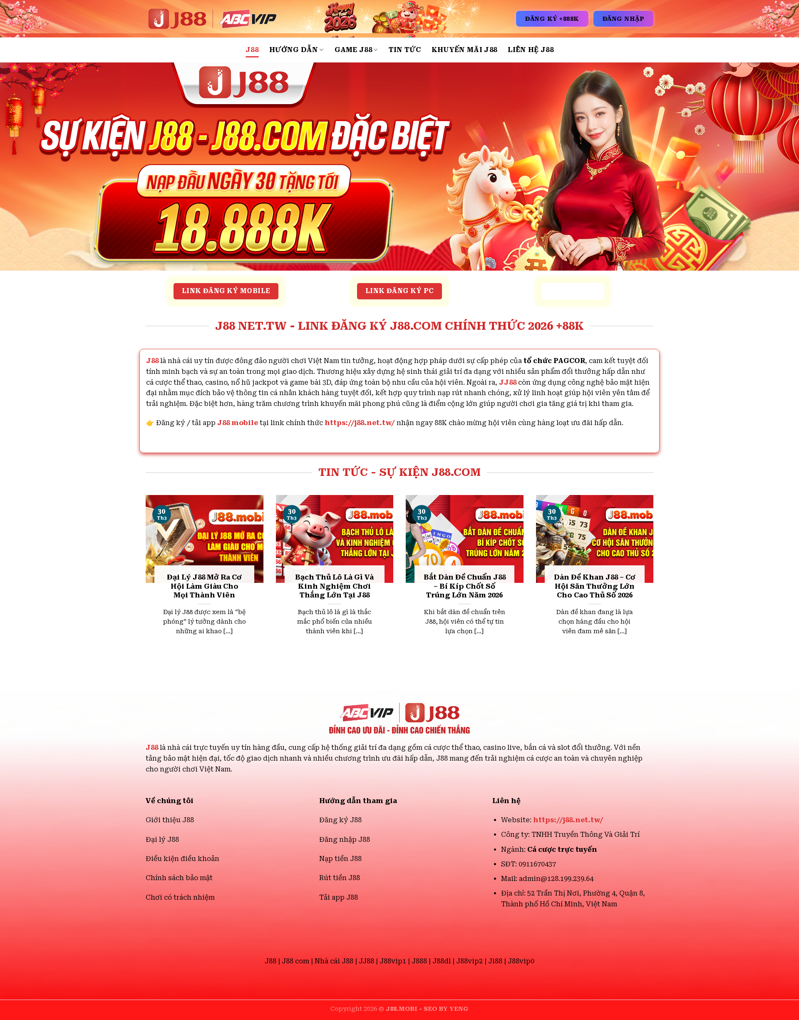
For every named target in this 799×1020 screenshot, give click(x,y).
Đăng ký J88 (340, 820)
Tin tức (405, 50)
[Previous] (144, 579)
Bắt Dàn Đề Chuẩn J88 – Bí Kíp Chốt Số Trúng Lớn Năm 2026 (465, 586)
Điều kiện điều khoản (182, 859)
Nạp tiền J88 (340, 859)
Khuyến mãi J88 (464, 50)
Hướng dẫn (293, 50)
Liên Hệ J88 (530, 50)
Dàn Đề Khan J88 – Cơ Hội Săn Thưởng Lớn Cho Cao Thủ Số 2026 (594, 586)
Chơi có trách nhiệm (180, 897)
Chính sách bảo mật (179, 878)
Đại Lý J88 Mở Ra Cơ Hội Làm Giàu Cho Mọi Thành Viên (204, 586)
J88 (252, 50)
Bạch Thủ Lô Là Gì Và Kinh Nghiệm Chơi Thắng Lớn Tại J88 (334, 586)
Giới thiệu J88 (170, 820)
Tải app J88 (338, 897)
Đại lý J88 (162, 839)
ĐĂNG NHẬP (624, 18)
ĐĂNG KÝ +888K (552, 18)
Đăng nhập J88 (344, 839)
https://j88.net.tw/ (360, 423)
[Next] (655, 579)
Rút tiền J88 (339, 878)
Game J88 (353, 50)
